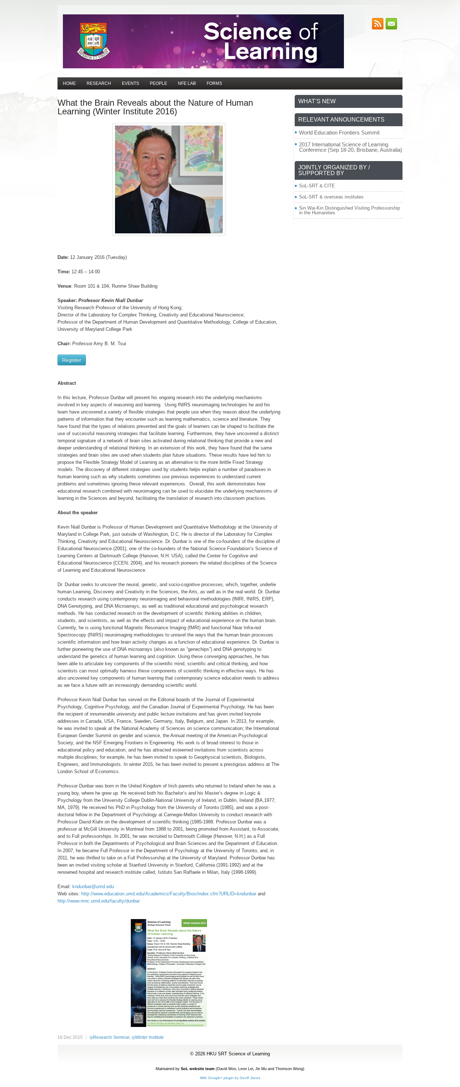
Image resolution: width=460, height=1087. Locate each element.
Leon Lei (245, 1069)
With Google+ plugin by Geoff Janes (230, 1078)
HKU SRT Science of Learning (238, 1053)
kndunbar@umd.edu (93, 886)
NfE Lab (187, 83)
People (158, 83)
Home (69, 83)
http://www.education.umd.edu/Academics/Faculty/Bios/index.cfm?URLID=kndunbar (168, 893)
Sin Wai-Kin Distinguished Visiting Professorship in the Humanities (349, 210)
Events (130, 83)
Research (99, 83)
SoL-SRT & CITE (317, 185)
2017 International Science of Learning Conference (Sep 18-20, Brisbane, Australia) (350, 147)
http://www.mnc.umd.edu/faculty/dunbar (99, 901)
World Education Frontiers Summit (339, 132)
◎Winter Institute (148, 1037)
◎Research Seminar (109, 1037)
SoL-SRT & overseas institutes (331, 197)
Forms (214, 83)
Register (71, 360)
